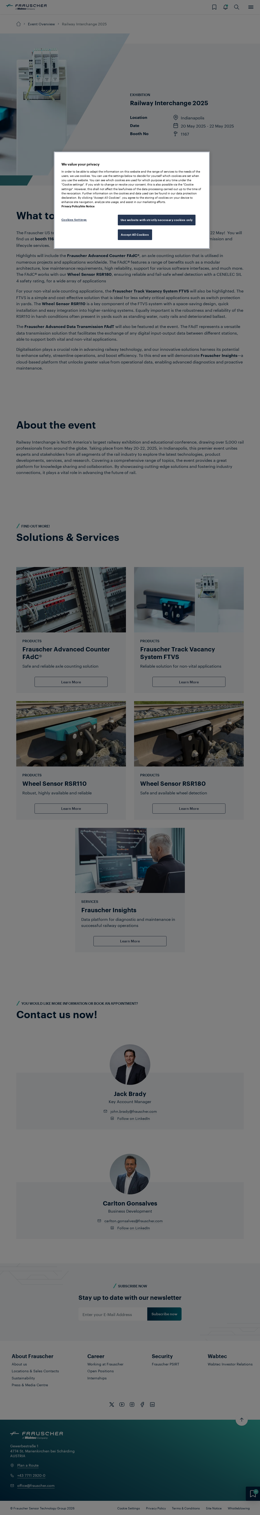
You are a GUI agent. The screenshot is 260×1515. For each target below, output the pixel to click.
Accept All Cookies (135, 234)
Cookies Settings (74, 219)
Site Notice (87, 206)
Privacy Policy (70, 206)
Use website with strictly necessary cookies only (157, 220)
